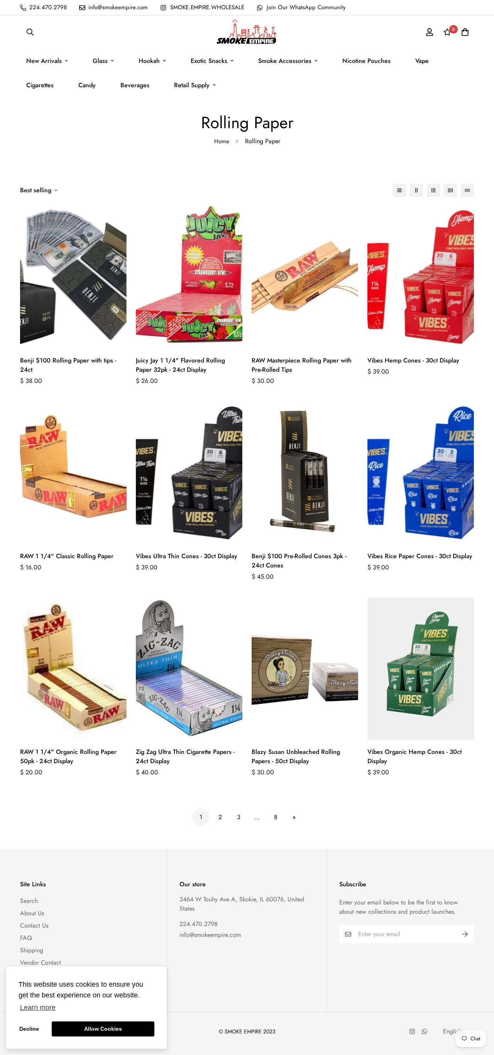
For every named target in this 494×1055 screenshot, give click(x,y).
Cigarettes (40, 85)
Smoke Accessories (284, 60)
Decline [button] (29, 1029)
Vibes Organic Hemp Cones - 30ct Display (414, 756)
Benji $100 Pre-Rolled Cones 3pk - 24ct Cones (299, 561)
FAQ (26, 937)
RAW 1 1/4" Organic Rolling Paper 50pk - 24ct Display (68, 756)
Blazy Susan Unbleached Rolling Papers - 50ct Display (296, 756)
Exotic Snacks (209, 60)
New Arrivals (44, 60)
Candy (87, 85)
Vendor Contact (40, 962)
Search (29, 900)
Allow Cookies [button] (103, 1029)
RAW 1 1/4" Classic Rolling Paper (66, 556)
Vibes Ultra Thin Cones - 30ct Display (186, 556)
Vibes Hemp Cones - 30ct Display (413, 360)
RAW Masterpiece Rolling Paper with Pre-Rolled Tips (302, 365)
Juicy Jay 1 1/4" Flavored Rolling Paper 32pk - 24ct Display (180, 365)
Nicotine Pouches (366, 60)
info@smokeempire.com (210, 934)
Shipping (31, 950)
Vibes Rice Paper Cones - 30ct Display (419, 556)
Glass (100, 60)
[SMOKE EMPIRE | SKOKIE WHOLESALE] (247, 32)
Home (221, 141)
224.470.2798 (198, 924)
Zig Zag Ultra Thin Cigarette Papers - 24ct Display (185, 756)
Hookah (149, 60)
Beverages (134, 85)
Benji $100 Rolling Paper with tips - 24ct (68, 365)
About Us (32, 913)
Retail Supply (192, 85)
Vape (422, 60)
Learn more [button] (38, 1007)
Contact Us (34, 925)
